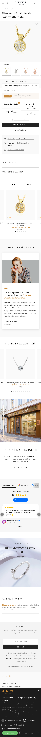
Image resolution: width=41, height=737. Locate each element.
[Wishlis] (34, 3)
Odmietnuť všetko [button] (29, 733)
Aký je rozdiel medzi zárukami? (20, 120)
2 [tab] (13, 391)
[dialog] (20, 712)
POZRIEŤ (20, 557)
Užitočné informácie (9, 683)
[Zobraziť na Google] (4, 522)
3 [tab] (15, 391)
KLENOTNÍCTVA (20, 468)
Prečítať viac (15, 717)
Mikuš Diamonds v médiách (11, 687)
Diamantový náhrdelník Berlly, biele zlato (21, 383)
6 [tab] (21, 391)
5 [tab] (19, 391)
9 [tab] (27, 391)
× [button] (39, 690)
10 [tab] (29, 391)
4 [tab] (17, 391)
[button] (2, 514)
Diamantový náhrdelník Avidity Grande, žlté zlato (20, 224)
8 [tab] (25, 391)
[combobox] (20, 85)
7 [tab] (23, 391)
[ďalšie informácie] (14, 90)
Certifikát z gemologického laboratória (21, 139)
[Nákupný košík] (38, 3)
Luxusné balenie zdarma (16, 150)
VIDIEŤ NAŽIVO (20, 130)
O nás (4, 680)
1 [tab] (11, 391)
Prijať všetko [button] (10, 733)
